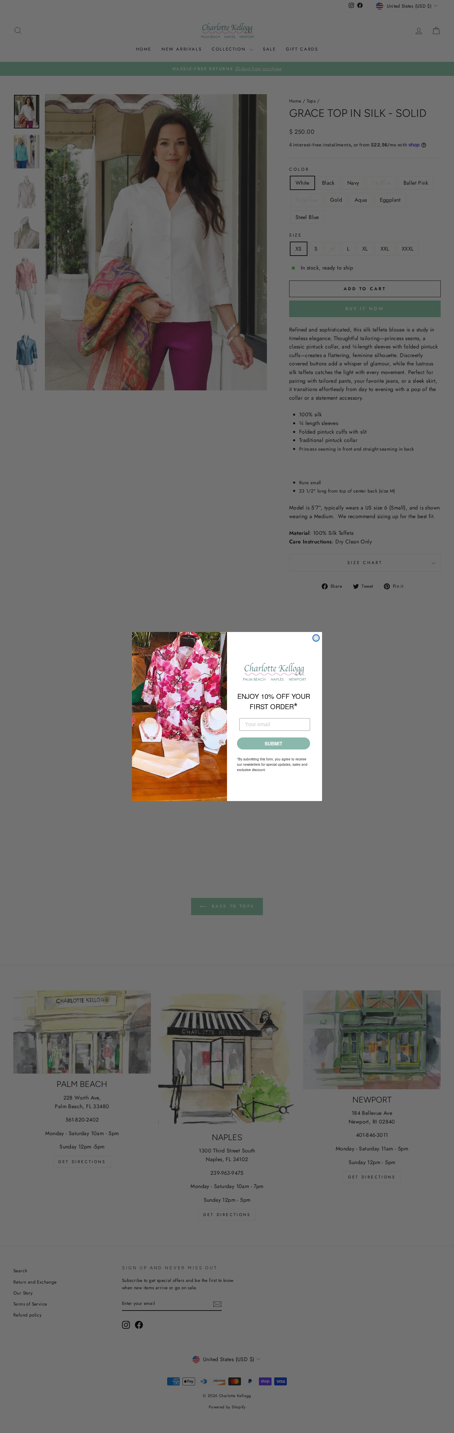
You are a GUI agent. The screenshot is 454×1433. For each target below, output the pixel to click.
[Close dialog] (316, 638)
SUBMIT (274, 743)
